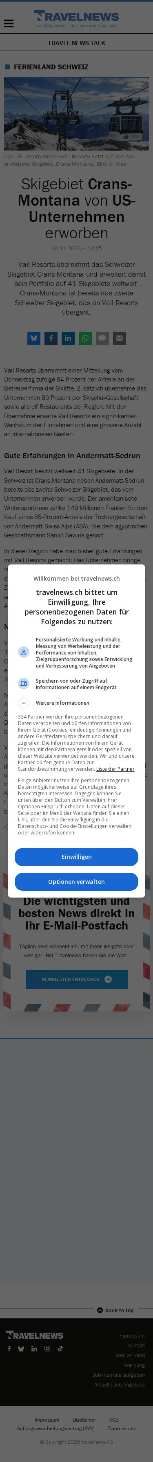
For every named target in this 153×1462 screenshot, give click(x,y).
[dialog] (77, 731)
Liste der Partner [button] (115, 768)
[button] (76, 703)
